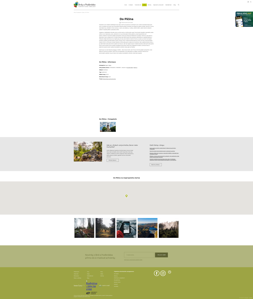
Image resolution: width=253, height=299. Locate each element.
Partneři (116, 284)
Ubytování (76, 273)
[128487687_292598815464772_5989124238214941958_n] (84, 228)
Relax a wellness (77, 278)
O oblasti (131, 4)
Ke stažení (116, 273)
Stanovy (116, 275)
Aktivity (149, 4)
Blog (175, 4)
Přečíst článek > (113, 160)
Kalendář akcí (168, 4)
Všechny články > (155, 164)
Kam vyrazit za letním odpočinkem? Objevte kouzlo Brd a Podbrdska (163, 149)
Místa (101, 271)
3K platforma (117, 280)
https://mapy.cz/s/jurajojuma (109, 79)
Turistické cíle (138, 4)
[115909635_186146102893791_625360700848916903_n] (169, 228)
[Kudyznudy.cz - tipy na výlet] (91, 285)
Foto (88, 271)
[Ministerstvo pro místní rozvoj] (94, 293)
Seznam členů (117, 282)
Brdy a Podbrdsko (77, 12)
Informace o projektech (119, 277)
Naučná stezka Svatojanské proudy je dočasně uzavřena (162, 151)
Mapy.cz (135, 67)
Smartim (246, 297)
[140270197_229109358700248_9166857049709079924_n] (126, 228)
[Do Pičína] (108, 127)
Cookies (250, 297)
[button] (126, 196)
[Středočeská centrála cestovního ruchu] (79, 285)
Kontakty (116, 286)
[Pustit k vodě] (104, 285)
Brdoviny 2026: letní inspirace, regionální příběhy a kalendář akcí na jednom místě (164, 154)
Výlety (144, 4)
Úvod (125, 4)
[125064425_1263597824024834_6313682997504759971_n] (147, 228)
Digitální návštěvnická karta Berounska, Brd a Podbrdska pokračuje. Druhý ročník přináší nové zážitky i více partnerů (163, 160)
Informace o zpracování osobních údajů (133, 259)
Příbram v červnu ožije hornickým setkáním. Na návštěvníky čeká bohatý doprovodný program (164, 157)
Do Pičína (87, 12)
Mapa (88, 273)
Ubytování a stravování (158, 4)
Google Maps (130, 67)
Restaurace (76, 275)
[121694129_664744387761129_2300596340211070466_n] (105, 228)
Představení (76, 271)
